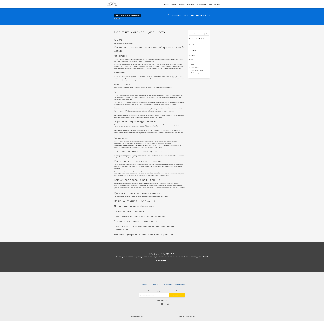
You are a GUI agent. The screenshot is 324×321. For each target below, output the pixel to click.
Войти (192, 64)
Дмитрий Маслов (190, 316)
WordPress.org (195, 72)
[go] (206, 34)
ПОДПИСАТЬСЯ (177, 295)
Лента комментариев (197, 70)
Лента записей (195, 67)
